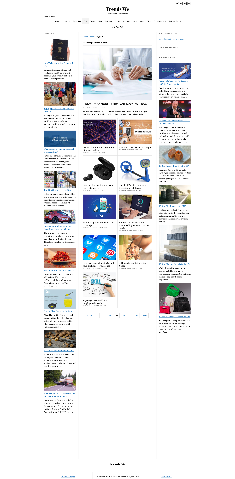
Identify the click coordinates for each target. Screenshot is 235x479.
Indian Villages (68, 476)
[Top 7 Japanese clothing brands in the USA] (60, 94)
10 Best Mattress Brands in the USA (174, 264)
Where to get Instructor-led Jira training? (98, 224)
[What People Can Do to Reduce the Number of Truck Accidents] (60, 381)
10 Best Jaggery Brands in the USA (174, 166)
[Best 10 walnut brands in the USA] (60, 339)
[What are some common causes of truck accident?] (60, 139)
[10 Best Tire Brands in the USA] (175, 195)
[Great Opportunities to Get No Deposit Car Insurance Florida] (60, 217)
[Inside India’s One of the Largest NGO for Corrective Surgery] (175, 71)
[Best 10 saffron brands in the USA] (60, 258)
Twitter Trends (175, 21)
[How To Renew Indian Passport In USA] (60, 50)
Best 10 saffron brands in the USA (59, 270)
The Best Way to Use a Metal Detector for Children (133, 186)
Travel (92, 21)
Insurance (126, 21)
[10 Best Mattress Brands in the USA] (173, 244)
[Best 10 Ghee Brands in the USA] (60, 299)
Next (145, 315)
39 (124, 315)
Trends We (117, 9)
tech (92, 36)
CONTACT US (117, 27)
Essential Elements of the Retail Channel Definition (99, 149)
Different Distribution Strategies (135, 147)
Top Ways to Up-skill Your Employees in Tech (95, 302)
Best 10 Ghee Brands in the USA (58, 311)
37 (110, 315)
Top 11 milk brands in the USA (57, 190)
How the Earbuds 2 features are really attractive (98, 186)
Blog (149, 21)
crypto (67, 21)
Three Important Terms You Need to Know (115, 104)
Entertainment (160, 21)
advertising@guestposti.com (172, 39)
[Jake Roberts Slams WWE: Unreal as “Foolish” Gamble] (175, 109)
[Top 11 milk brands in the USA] (60, 180)
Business (108, 21)
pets (142, 21)
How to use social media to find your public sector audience (98, 264)
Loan (135, 21)
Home (117, 21)
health (57, 21)
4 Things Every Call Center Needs (132, 264)
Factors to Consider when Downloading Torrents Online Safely (134, 225)
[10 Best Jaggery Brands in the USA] (175, 154)
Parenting (77, 21)
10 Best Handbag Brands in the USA (174, 316)
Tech (85, 21)
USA (100, 21)
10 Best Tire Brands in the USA (172, 206)
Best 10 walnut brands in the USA (59, 350)
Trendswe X (166, 476)
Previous (88, 315)
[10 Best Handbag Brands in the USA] (175, 299)
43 (137, 315)
